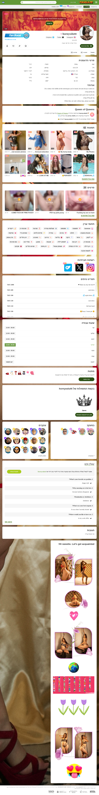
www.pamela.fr (79, 787)
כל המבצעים (71, 6)
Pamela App (55, 6)
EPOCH (69, 787)
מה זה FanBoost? (10, 39)
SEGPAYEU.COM (62, 787)
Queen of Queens (62, 113)
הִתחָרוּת (64, 6)
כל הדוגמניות (94, 6)
